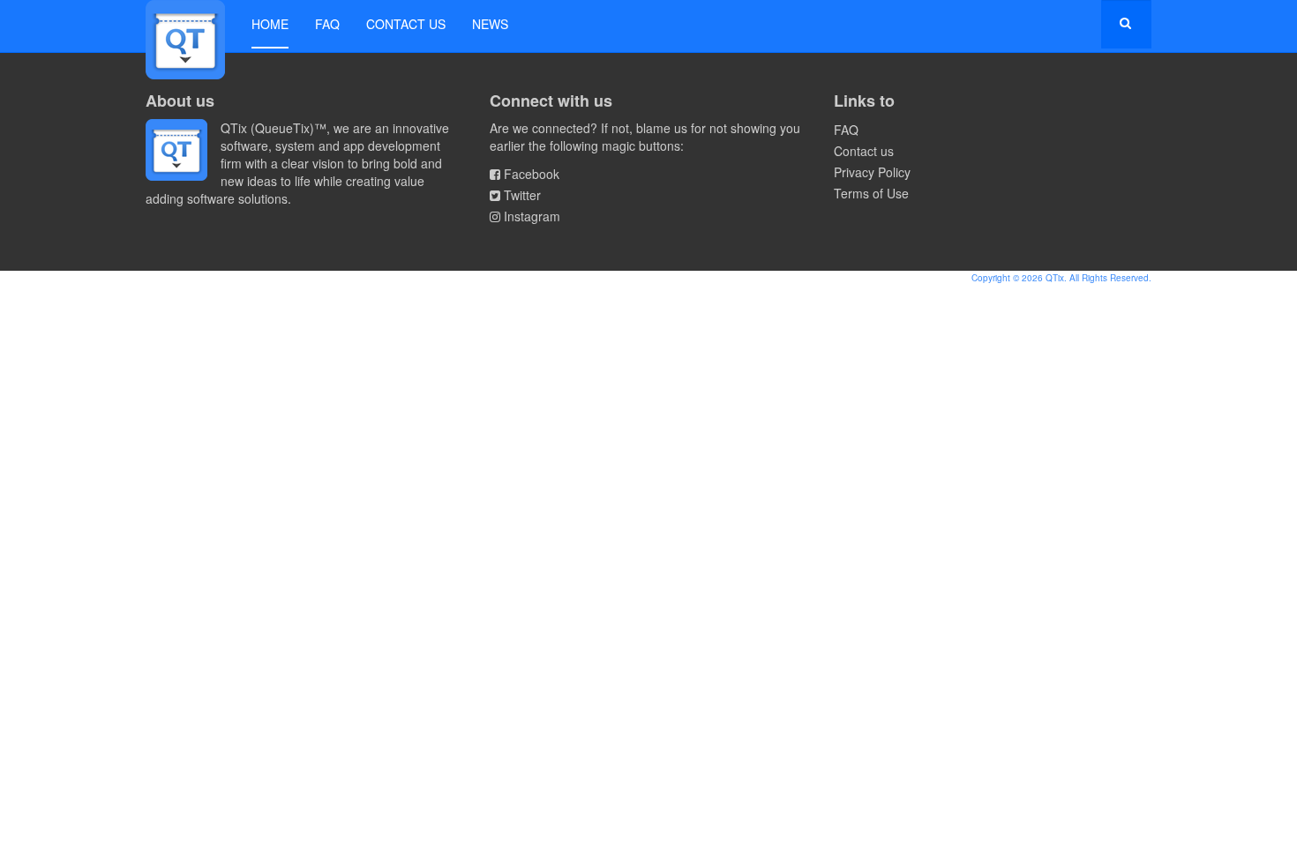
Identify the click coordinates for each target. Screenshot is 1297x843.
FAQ (327, 24)
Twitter (522, 195)
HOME (270, 24)
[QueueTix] (185, 24)
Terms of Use (871, 193)
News (490, 24)
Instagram (532, 216)
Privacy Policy (872, 172)
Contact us (406, 24)
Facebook (531, 174)
